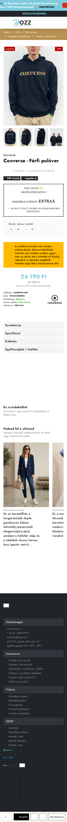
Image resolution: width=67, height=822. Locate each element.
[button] (21, 816)
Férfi (18, 32)
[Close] (64, 5)
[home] (6, 32)
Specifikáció (12, 333)
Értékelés (11, 341)
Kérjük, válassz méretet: (21, 224)
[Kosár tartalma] (61, 23)
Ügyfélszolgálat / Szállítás (21, 349)
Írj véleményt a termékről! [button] (41, 170)
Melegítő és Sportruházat (19, 36)
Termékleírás (13, 325)
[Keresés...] (45, 23)
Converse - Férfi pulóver (46, 36)
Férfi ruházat (31, 32)
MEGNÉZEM (46, 7)
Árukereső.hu (20, 787)
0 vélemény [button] (19, 170)
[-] (10, 818)
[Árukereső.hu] (20, 769)
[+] (10, 815)
